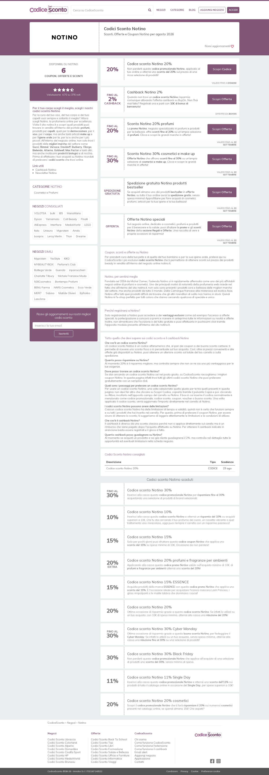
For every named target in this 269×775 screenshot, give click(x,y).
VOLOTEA (40, 213)
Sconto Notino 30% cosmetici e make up (161, 153)
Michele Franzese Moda (72, 276)
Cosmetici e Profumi (46, 192)
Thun (69, 236)
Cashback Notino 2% (144, 92)
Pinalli (84, 219)
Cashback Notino (46, 169)
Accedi (233, 9)
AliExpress (40, 224)
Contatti (139, 761)
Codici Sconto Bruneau (61, 761)
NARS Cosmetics (64, 287)
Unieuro (48, 230)
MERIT (38, 293)
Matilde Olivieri (67, 293)
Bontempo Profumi (66, 281)
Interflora (56, 224)
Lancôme (39, 299)
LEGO (87, 224)
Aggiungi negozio (212, 9)
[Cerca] (149, 10)
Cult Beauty (70, 219)
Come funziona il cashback (150, 749)
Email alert (140, 752)
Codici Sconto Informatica (106, 758)
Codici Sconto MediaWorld (64, 758)
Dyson (38, 219)
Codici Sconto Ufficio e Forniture (110, 755)
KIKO (67, 258)
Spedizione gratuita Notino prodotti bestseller (157, 185)
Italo (36, 230)
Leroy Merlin (54, 236)
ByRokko (85, 293)
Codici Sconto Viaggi (103, 761)
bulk (52, 213)
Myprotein (63, 230)
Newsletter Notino (46, 173)
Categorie (177, 9)
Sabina (50, 293)
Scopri (222, 69)
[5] (72, 90)
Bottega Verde (43, 270)
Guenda (60, 270)
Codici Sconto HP (58, 755)
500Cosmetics (42, 281)
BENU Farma (42, 287)
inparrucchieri (77, 270)
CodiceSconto (56, 722)
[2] (59, 90)
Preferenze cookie (210, 771)
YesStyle (55, 258)
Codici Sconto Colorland (62, 742)
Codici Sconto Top (102, 742)
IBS (61, 213)
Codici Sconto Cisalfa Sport (64, 752)
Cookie (194, 771)
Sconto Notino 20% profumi (150, 123)
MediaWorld (72, 224)
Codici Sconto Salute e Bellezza (110, 752)
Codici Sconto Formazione (107, 749)
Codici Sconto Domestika (63, 749)
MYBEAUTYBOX (43, 264)
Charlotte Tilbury (44, 276)
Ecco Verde (84, 287)
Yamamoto (52, 219)
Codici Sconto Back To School (109, 739)
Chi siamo (140, 739)
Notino (82, 722)
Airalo (76, 230)
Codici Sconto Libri (102, 745)
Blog (192, 9)
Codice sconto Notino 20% (149, 63)
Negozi (161, 9)
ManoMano (74, 213)
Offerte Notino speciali (146, 219)
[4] (68, 90)
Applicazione (142, 758)
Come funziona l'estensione (150, 745)
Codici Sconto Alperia (61, 745)
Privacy (184, 771)
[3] (64, 90)
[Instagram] (218, 761)
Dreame (81, 236)
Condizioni (172, 771)
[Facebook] (212, 761)
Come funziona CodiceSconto (152, 742)
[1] (55, 90)
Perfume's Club (66, 264)
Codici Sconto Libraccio (62, 739)
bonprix (38, 236)
